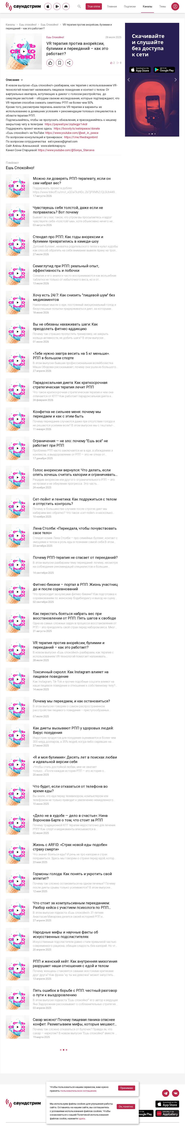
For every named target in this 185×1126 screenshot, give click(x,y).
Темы (162, 6)
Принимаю (126, 1088)
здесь (81, 1118)
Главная (112, 6)
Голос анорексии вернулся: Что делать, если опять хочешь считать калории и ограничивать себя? (74, 474)
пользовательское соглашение (78, 1090)
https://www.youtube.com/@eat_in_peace (71, 133)
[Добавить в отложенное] (59, 63)
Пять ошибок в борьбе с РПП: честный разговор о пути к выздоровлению (75, 992)
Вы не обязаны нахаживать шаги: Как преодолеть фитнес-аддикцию (65, 326)
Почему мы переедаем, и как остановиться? (71, 701)
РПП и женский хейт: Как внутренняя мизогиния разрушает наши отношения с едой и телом (75, 963)
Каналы (147, 6)
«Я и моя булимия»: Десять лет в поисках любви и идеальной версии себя (75, 759)
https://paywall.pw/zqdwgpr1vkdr (66, 124)
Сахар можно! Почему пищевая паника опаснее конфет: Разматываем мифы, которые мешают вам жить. (74, 1024)
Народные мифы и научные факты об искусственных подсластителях (65, 934)
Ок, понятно (126, 1106)
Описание (12, 80)
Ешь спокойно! (27, 24)
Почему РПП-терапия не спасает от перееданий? (75, 557)
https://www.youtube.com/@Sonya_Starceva (66, 150)
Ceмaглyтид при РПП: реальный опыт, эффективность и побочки (66, 268)
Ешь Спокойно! (49, 24)
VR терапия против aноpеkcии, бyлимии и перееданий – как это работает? (68, 645)
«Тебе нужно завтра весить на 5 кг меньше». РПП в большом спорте (71, 355)
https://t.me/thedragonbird (81, 137)
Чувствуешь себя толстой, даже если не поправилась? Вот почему (68, 210)
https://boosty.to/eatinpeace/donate (77, 128)
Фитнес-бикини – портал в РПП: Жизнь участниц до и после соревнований (75, 586)
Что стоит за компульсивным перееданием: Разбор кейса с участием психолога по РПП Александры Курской (71, 907)
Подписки (130, 6)
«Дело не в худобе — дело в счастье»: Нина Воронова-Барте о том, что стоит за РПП (70, 817)
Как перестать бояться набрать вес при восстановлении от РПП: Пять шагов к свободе (74, 615)
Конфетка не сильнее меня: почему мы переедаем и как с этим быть (67, 414)
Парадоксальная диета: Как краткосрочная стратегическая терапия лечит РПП (70, 384)
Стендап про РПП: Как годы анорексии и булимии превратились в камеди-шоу (68, 239)
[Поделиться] (69, 63)
